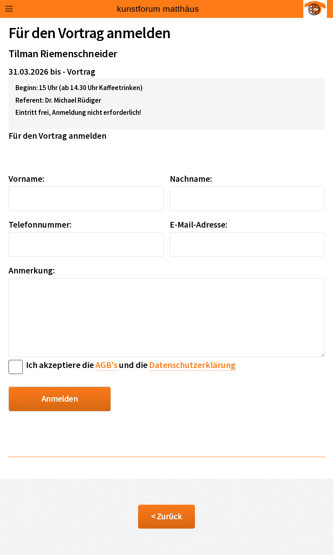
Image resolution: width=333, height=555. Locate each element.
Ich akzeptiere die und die (129, 364)
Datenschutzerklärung (192, 364)
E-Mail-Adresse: (198, 224)
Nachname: (191, 178)
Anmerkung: (32, 270)
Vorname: (26, 178)
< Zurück (166, 516)
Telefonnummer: (40, 224)
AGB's (106, 364)
